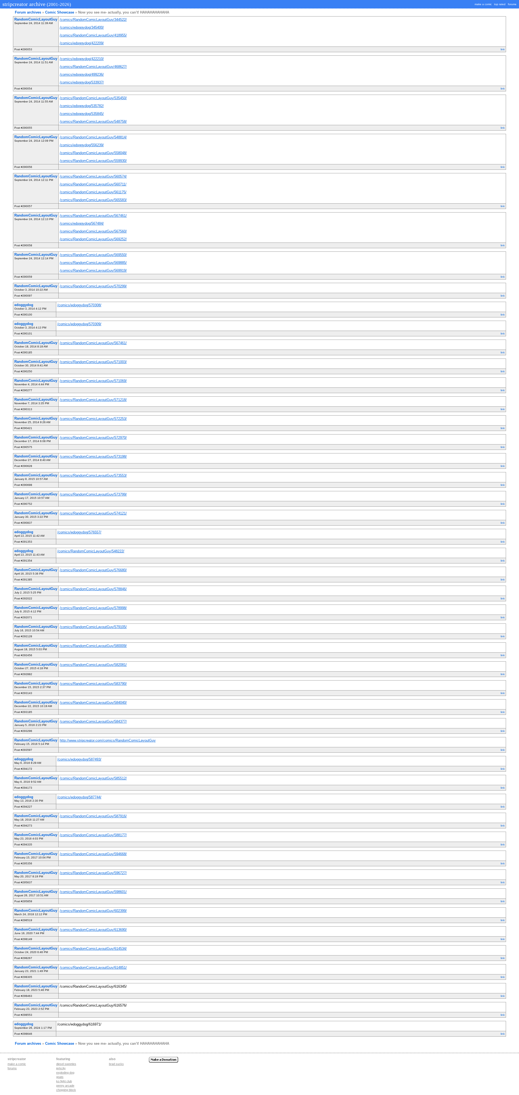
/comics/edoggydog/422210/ (82, 59)
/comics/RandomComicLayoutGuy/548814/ (93, 137)
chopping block (66, 1089)
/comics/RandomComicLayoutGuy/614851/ (93, 967)
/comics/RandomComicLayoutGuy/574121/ (93, 513)
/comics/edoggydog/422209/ (82, 43)
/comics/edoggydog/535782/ (82, 106)
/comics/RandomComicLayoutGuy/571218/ (93, 400)
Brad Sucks (116, 1064)
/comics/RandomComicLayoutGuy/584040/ (93, 703)
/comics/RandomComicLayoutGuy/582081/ (93, 665)
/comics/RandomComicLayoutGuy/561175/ (93, 192)
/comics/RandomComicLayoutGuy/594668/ (93, 854)
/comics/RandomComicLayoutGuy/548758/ (93, 122)
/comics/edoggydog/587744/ (79, 797)
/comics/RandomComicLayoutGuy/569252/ (93, 239)
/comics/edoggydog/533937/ (82, 82)
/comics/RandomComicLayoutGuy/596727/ (93, 873)
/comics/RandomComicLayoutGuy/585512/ (93, 778)
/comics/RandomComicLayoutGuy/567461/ (93, 216)
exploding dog (65, 1072)
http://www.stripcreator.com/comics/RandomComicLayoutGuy (108, 740)
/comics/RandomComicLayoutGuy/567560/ (93, 231)
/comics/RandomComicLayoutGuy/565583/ (93, 200)
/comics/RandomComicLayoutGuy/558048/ (93, 153)
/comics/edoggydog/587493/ (79, 759)
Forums (12, 1068)
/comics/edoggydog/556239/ (82, 145)
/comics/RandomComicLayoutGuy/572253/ (93, 419)
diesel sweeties (66, 1064)
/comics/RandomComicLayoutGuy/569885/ (93, 263)
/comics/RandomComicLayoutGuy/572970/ (93, 438)
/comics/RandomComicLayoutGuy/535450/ (93, 98)
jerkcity (61, 1068)
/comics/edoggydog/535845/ (82, 114)
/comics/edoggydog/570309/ (79, 324)
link (503, 49)
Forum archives (28, 12)
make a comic (483, 4)
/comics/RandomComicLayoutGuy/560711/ (93, 184)
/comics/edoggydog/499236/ (82, 74)
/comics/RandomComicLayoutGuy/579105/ (93, 627)
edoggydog (23, 305)
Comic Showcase (59, 12)
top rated (499, 4)
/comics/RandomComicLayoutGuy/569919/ (93, 270)
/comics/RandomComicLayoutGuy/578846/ (93, 589)
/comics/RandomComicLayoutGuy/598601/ (93, 892)
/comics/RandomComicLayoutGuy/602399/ (93, 911)
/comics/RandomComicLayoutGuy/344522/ (93, 20)
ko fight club (64, 1081)
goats (60, 1077)
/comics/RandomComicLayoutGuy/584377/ (93, 721)
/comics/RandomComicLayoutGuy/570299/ (93, 286)
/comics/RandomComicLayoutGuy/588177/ (93, 835)
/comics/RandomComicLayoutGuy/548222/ (90, 551)
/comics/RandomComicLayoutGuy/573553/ (93, 475)
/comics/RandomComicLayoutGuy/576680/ (93, 570)
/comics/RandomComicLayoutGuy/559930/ (93, 161)
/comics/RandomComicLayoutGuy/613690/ (93, 930)
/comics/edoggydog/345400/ (82, 27)
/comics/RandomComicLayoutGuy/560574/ (93, 176)
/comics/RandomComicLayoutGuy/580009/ (93, 646)
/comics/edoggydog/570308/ (79, 305)
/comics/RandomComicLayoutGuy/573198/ (93, 456)
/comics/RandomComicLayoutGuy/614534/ (93, 949)
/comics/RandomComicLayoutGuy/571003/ (93, 362)
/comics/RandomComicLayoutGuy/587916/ (93, 816)
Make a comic (17, 1064)
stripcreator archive (36, 4)
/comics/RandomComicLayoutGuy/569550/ (93, 255)
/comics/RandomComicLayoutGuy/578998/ (93, 608)
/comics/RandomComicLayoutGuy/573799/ (93, 494)
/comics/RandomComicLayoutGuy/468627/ (93, 67)
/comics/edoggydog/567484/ (82, 223)
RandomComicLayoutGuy (35, 19)
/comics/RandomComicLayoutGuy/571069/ (93, 381)
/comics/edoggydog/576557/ (79, 532)
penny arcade (65, 1085)
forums (512, 4)
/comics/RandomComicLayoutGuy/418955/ (93, 35)
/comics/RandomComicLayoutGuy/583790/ (93, 684)
